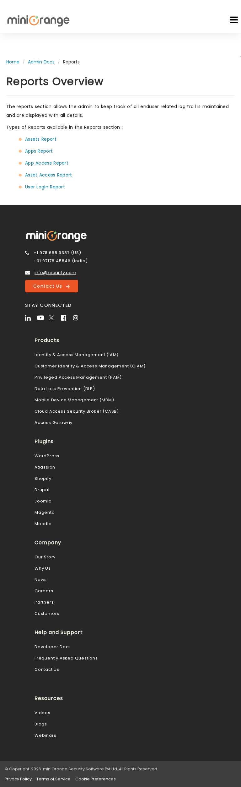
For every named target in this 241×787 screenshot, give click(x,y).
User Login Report (45, 187)
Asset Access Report (48, 175)
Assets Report (40, 139)
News (41, 580)
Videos (43, 713)
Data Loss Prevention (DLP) (65, 389)
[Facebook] (66, 317)
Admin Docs (41, 62)
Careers (44, 591)
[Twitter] (54, 317)
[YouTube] (42, 317)
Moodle (43, 524)
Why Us (43, 568)
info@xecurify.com (55, 272)
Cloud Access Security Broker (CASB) (77, 411)
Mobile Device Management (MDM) (74, 400)
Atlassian (45, 467)
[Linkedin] (30, 317)
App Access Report (46, 163)
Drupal (42, 490)
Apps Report (39, 151)
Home (12, 62)
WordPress (47, 456)
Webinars (45, 735)
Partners (44, 602)
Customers (47, 613)
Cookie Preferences (95, 779)
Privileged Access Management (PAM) (78, 377)
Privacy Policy (18, 779)
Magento (45, 512)
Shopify (43, 478)
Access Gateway (53, 423)
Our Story (45, 557)
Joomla (43, 501)
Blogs (41, 724)
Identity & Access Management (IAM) (77, 355)
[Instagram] (78, 317)
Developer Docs (53, 647)
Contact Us (49, 286)
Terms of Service (53, 779)
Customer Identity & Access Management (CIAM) (90, 366)
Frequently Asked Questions (66, 658)
